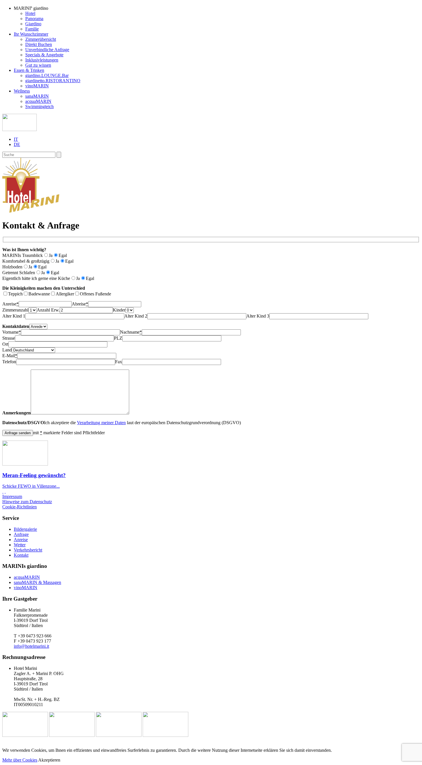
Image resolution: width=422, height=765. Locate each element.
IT (16, 139)
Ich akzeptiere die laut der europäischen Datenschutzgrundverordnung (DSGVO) (121, 422)
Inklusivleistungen (41, 59)
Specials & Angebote (44, 54)
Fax (118, 361)
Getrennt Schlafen (18, 272)
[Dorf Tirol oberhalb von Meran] (72, 735)
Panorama (34, 18)
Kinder (119, 309)
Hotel (30, 13)
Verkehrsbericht (28, 549)
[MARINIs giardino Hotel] (30, 211)
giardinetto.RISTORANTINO (52, 80)
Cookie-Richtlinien (19, 506)
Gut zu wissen (38, 65)
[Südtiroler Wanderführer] (165, 735)
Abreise (80, 303)
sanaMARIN (37, 96)
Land (7, 349)
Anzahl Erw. (48, 309)
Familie (32, 28)
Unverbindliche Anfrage (47, 49)
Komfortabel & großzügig (25, 261)
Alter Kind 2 (135, 316)
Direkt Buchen (38, 44)
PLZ (118, 338)
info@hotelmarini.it (31, 646)
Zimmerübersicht (40, 39)
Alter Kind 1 (13, 316)
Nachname (131, 332)
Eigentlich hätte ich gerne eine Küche (36, 278)
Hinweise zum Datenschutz (27, 501)
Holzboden (12, 266)
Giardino (33, 23)
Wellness (22, 91)
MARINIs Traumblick (22, 255)
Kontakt (21, 555)
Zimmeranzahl (15, 309)
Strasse (8, 338)
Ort (5, 344)
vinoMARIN (37, 85)
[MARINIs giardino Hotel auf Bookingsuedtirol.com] (5, 491)
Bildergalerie (25, 529)
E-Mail (9, 355)
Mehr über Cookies (19, 760)
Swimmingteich (39, 106)
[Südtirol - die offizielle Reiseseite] (25, 735)
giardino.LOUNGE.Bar (47, 75)
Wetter (20, 544)
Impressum (12, 496)
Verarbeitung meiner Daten (101, 422)
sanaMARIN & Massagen (37, 582)
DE (17, 144)
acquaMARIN (38, 101)
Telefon (9, 361)
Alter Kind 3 (257, 316)
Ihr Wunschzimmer (31, 34)
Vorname (11, 332)
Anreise (10, 303)
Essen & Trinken (29, 70)
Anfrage (21, 534)
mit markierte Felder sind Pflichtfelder (69, 432)
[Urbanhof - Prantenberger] (119, 735)
